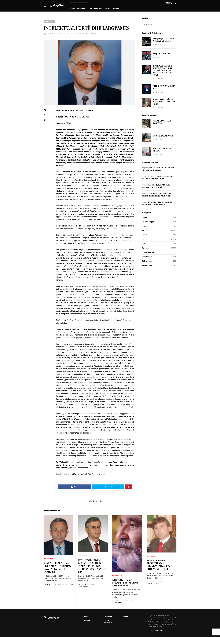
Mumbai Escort (147, 185)
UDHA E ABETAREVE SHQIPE (162, 149)
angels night (146, 168)
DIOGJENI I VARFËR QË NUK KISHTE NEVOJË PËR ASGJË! (164, 101)
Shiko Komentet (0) (95, 501)
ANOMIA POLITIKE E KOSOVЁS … (162, 122)
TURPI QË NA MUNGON (163, 136)
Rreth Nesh (108, 616)
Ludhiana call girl (148, 176)
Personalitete (49, 21)
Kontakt (126, 616)
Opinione (145, 248)
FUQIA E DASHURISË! (162, 53)
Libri (143, 243)
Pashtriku (56, 5)
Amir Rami (159, 630)
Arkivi (86, 616)
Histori (144, 230)
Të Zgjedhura (147, 265)
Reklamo (87, 620)
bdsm (144, 202)
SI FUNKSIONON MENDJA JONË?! (164, 87)
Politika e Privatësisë (108, 621)
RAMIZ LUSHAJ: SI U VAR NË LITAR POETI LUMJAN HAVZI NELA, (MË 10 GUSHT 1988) (57, 567)
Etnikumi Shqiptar (148, 222)
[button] (45, 5)
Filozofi (145, 226)
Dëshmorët (146, 217)
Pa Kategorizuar (148, 252)
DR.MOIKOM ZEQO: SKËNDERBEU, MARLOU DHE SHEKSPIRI (125, 582)
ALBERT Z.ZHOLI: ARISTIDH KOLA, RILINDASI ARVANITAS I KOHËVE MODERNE (160, 564)
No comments (91, 34)
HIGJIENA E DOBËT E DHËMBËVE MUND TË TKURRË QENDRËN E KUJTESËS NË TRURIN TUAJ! (162, 70)
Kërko (174, 24)
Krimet (144, 235)
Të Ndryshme (147, 261)
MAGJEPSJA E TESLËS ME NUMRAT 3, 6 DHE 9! (164, 39)
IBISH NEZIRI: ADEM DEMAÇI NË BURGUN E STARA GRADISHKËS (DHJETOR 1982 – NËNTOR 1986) (92, 566)
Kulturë (144, 239)
